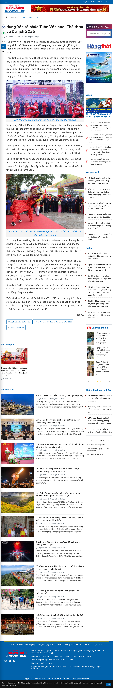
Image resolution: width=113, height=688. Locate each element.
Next (109, 381)
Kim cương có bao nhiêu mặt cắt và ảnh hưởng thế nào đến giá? (100, 409)
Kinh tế (20, 644)
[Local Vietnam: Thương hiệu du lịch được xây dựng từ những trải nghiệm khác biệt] (17, 526)
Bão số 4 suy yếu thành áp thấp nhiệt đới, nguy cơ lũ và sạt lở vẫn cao (99, 256)
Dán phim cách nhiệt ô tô (96, 445)
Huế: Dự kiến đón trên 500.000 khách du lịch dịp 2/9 (59, 615)
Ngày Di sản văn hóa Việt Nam (20, 322)
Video (89, 95)
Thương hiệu (30, 644)
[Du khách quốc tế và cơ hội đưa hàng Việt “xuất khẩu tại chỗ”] (17, 599)
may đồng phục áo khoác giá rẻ (98, 441)
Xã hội (17, 17)
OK (108, 684)
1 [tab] (97, 382)
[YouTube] (10, 661)
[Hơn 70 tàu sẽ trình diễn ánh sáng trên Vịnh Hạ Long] (17, 404)
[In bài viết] (3, 33)
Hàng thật (85, 2)
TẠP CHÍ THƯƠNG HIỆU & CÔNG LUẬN (55, 678)
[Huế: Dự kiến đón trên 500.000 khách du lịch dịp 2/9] (17, 624)
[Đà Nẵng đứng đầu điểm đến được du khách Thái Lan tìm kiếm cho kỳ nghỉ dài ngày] (17, 575)
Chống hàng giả (100, 327)
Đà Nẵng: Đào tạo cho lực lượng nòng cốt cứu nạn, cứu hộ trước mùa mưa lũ (99, 278)
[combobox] (99, 33)
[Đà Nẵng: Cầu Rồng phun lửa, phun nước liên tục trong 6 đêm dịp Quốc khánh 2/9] (17, 477)
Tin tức (12, 644)
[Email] (14, 661)
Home (10, 17)
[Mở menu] (5, 2)
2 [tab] (100, 382)
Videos (101, 644)
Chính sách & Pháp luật (64, 644)
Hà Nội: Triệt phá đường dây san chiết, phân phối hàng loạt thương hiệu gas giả (99, 180)
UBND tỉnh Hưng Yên (16, 327)
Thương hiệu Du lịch (29, 17)
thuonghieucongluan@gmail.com (47, 660)
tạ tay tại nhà (100, 449)
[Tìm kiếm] (107, 2)
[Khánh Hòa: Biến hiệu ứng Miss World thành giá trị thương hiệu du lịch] (17, 551)
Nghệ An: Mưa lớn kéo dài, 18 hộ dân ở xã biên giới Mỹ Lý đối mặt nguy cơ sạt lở (99, 206)
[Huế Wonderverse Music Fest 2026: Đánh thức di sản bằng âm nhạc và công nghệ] (17, 453)
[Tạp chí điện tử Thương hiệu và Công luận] (16, 653)
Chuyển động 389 (45, 644)
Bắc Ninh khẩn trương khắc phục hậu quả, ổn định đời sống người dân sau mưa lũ (99, 303)
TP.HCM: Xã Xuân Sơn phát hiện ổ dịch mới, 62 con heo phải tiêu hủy (99, 315)
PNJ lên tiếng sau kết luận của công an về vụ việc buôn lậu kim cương (100, 398)
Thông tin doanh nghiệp (98, 390)
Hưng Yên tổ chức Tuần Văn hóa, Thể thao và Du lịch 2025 (44, 29)
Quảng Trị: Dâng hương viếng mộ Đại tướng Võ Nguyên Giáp (100, 237)
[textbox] (99, 33)
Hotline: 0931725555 (98, 2)
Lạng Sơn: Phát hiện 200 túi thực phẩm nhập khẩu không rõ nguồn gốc (99, 225)
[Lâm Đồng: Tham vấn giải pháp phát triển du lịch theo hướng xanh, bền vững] (17, 429)
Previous (88, 381)
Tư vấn (86, 644)
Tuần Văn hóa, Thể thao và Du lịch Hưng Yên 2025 (54, 322)
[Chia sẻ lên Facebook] (3, 26)
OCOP (78, 644)
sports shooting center (95, 454)
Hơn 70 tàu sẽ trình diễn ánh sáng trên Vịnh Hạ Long (59, 395)
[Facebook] (5, 661)
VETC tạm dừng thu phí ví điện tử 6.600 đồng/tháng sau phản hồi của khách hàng (99, 420)
